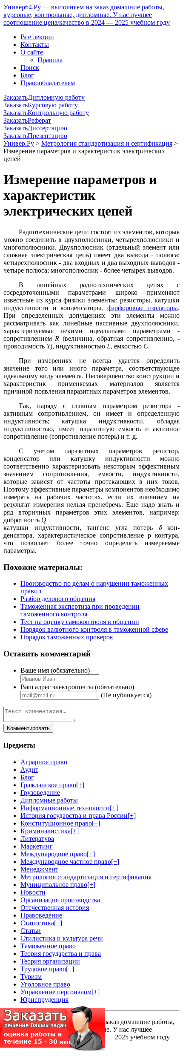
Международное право (53, 853)
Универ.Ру (18, 143)
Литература (37, 838)
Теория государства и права (60, 953)
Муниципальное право (53, 884)
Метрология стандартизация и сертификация (106, 143)
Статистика (37, 923)
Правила (50, 59)
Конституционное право (56, 823)
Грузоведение (40, 792)
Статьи (30, 930)
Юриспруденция (44, 999)
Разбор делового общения (57, 598)
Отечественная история (54, 907)
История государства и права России (74, 815)
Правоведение (41, 915)
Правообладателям (47, 82)
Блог (27, 75)
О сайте (31, 52)
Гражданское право (48, 784)
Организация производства (60, 899)
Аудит (29, 769)
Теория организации (50, 961)
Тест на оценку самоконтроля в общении (79, 621)
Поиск (29, 67)
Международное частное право (65, 861)
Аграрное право (43, 761)
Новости (33, 892)
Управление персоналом (56, 992)
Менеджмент (39, 869)
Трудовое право (43, 969)
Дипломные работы (49, 800)
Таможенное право (48, 946)
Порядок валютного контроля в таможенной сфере (94, 629)
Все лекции (37, 36)
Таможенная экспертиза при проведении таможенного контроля (80, 610)
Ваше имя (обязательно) (55, 670)
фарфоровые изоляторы (142, 307)
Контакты (34, 44)
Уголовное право (45, 984)
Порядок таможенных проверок (66, 637)
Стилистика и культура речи (61, 938)
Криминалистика (45, 830)
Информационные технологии (65, 807)
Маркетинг (36, 846)
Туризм (31, 976)
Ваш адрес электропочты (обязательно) (77, 687)
